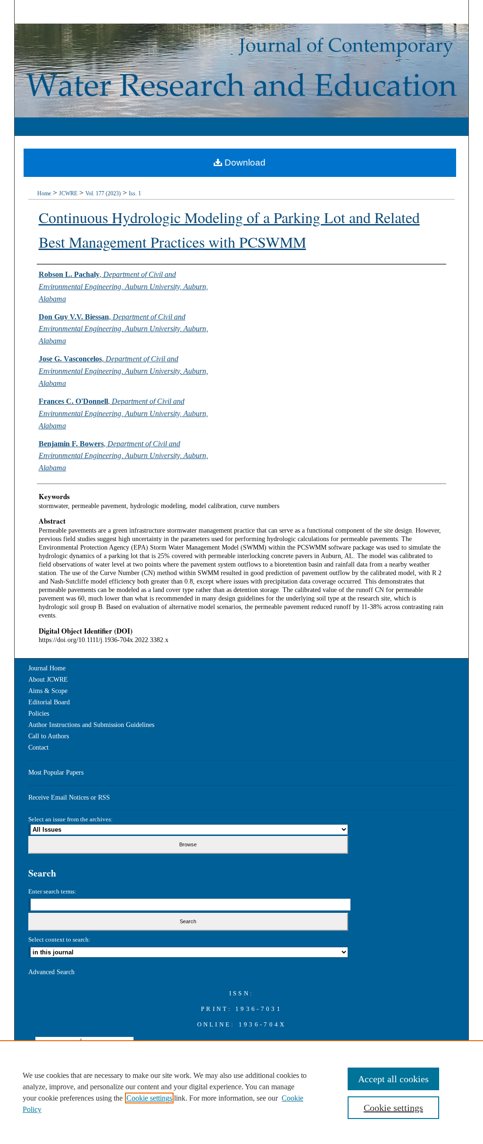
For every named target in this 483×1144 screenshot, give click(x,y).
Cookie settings (149, 1098)
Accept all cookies (393, 1079)
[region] (241, 1092)
